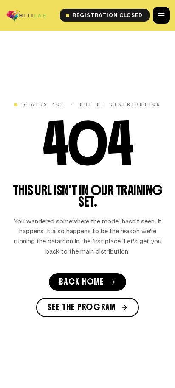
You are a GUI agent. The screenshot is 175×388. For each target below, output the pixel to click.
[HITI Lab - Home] (26, 15)
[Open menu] (161, 15)
